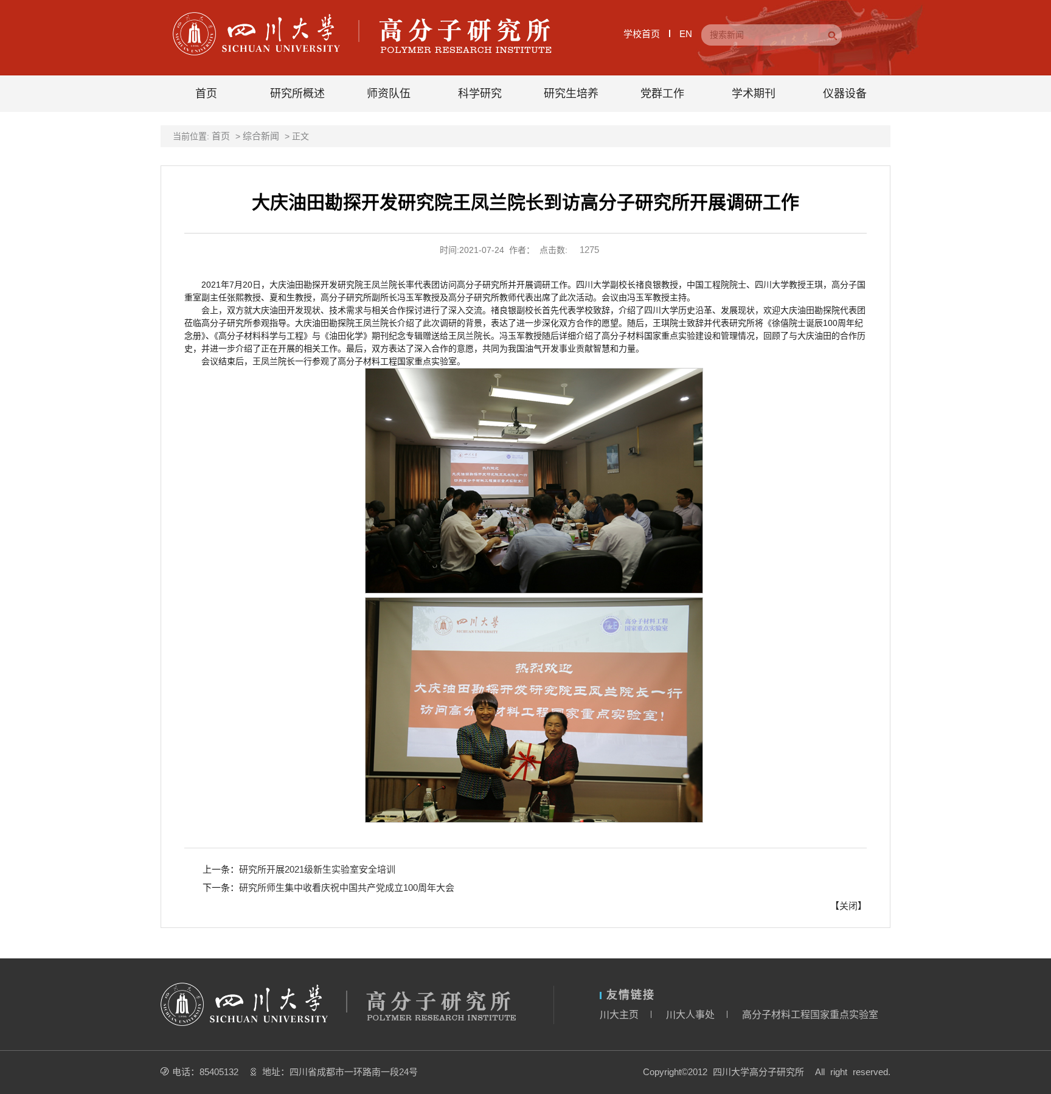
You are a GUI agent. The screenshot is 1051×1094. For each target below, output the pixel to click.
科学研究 (480, 94)
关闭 (848, 906)
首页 (206, 94)
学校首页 (641, 33)
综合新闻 (261, 136)
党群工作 (662, 94)
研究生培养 (571, 94)
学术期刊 (753, 94)
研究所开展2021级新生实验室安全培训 (317, 869)
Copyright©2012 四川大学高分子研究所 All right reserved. (766, 1072)
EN (685, 33)
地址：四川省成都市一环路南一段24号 (340, 1072)
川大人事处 (690, 1014)
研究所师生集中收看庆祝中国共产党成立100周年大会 (346, 887)
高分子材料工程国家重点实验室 (810, 1014)
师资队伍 (389, 94)
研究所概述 (297, 94)
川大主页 (619, 1014)
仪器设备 (845, 94)
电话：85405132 (205, 1072)
